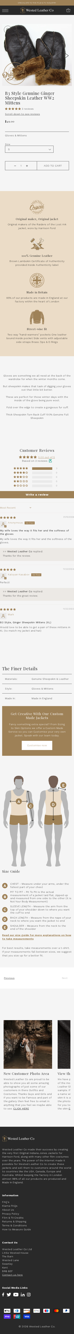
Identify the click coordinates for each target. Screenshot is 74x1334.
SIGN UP (54, 676)
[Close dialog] (69, 643)
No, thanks (54, 687)
